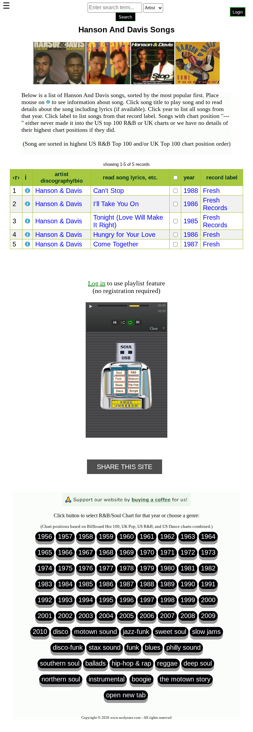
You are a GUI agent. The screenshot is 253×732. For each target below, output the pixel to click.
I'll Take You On (116, 203)
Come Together (115, 244)
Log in (96, 283)
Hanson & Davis (58, 190)
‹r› (16, 177)
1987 (190, 244)
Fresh (211, 190)
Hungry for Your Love (124, 234)
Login (238, 12)
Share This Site (124, 466)
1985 (190, 221)
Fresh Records (215, 204)
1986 (190, 203)
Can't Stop (108, 190)
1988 (190, 190)
